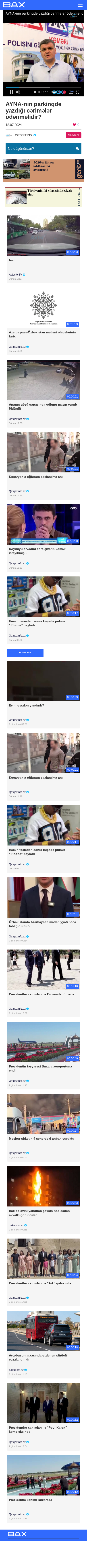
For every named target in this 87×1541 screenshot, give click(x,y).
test (12, 260)
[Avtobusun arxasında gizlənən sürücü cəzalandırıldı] (43, 1330)
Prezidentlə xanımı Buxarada (30, 1500)
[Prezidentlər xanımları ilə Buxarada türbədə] (43, 969)
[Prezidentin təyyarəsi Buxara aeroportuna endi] (43, 1041)
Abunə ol (74, 135)
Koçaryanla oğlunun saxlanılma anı (36, 476)
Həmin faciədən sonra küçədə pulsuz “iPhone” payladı (37, 623)
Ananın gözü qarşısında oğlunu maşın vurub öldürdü (43, 406)
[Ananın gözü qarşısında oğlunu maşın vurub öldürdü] (43, 379)
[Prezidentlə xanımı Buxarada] (43, 1475)
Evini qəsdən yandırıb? (26, 705)
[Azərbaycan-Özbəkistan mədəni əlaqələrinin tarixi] (43, 307)
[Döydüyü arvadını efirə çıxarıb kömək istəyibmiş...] (43, 524)
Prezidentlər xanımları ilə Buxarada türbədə (41, 994)
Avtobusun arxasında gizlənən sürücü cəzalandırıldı (38, 1357)
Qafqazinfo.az (17, 346)
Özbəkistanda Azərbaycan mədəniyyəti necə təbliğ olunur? (42, 924)
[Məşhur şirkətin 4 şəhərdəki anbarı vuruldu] (43, 1114)
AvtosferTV (16, 274)
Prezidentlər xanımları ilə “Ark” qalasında (40, 1283)
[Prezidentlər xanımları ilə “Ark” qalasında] (43, 1258)
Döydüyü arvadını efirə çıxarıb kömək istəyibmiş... (37, 551)
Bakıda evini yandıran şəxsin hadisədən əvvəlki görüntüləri (39, 1213)
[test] (43, 235)
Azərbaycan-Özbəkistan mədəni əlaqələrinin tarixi (42, 334)
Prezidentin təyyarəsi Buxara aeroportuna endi (40, 1068)
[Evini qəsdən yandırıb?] (43, 680)
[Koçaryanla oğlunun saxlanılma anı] (43, 452)
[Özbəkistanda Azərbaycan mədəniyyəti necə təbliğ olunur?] (43, 897)
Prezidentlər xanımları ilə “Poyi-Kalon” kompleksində (38, 1429)
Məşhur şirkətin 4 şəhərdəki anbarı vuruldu (41, 1138)
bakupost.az (16, 1225)
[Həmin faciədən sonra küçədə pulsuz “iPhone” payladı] (43, 596)
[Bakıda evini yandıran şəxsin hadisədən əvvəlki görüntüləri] (43, 1186)
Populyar (25, 652)
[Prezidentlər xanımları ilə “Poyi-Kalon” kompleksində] (43, 1402)
